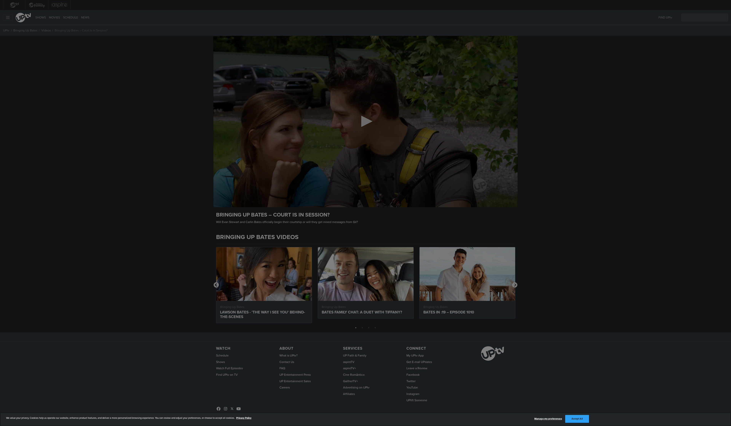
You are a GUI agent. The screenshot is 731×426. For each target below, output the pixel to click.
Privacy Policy (243, 418)
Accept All (577, 418)
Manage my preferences (548, 418)
